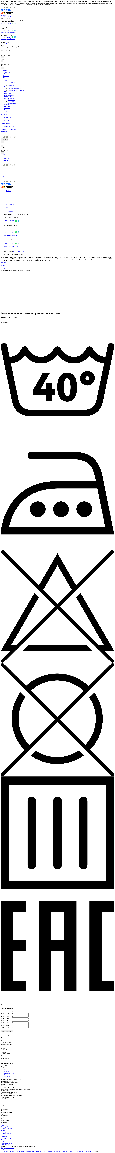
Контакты (4, 1136)
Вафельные (11, 82)
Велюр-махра (12, 85)
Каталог (3, 1130)
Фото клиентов (9, 126)
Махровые (11, 84)
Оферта (3, 1141)
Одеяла (6, 104)
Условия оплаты (6, 1133)
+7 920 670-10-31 (6, 37)
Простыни (7, 96)
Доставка (7, 1076)
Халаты (6, 80)
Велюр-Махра (12, 103)
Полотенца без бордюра (15, 88)
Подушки (7, 106)
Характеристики (9, 1073)
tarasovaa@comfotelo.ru (8, 32)
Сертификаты (5, 1144)
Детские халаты (9, 98)
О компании (8, 117)
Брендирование (5, 1132)
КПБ (5, 92)
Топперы (7, 111)
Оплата (6, 1075)
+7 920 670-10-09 (6, 16)
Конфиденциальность (7, 1148)
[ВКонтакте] (10, 1004)
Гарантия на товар (6, 1138)
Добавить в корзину (6, 1031)
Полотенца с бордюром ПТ (16, 90)
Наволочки (7, 93)
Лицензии (7, 119)
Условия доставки (6, 1135)
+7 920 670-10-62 (6, 30)
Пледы (6, 109)
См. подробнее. (5, 1125)
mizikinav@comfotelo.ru (8, 39)
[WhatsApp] (15, 1004)
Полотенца (7, 87)
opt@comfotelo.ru (6, 43)
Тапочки (7, 108)
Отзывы (6, 120)
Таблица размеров (6, 1143)
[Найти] (2, 68)
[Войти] (1, 171)
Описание (7, 1070)
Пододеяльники (9, 95)
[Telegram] (12, 1004)
